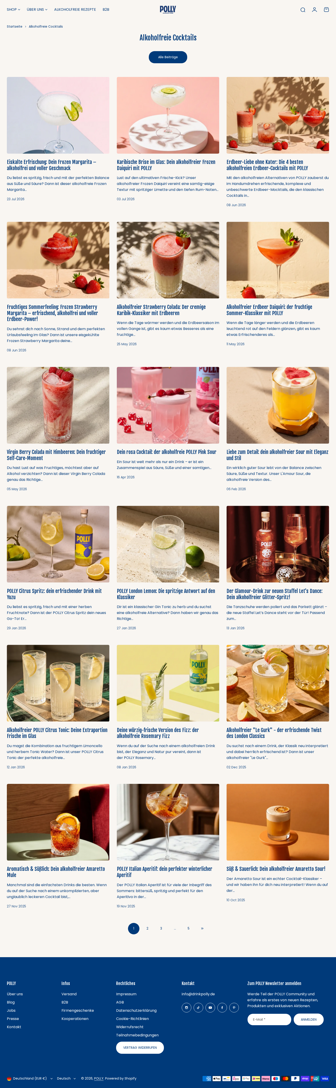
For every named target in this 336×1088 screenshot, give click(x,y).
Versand (69, 994)
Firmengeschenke (77, 1010)
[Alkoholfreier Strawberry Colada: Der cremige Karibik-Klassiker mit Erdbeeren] (168, 260)
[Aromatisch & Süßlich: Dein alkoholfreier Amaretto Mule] (58, 822)
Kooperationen (74, 1018)
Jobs (11, 1010)
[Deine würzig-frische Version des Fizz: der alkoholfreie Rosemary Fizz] (168, 683)
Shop (12, 9)
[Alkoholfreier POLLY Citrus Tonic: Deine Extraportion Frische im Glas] (58, 683)
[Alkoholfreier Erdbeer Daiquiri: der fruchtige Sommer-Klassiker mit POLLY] (278, 260)
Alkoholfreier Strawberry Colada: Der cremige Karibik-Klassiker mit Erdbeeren (161, 310)
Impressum (126, 994)
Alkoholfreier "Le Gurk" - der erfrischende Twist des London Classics (274, 733)
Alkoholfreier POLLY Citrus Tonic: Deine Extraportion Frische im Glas (57, 733)
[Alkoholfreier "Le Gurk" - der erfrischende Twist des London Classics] (278, 683)
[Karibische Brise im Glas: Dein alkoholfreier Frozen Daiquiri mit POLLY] (168, 115)
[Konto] (314, 10)
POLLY (99, 1078)
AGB (120, 1002)
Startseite (14, 26)
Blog (11, 1002)
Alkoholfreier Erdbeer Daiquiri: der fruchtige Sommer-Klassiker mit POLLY (269, 310)
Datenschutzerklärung (136, 1010)
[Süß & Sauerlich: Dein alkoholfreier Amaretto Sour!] (278, 822)
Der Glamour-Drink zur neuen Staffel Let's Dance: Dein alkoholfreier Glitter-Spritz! (275, 594)
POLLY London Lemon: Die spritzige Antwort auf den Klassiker (166, 594)
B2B (64, 1002)
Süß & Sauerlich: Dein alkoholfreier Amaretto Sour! (276, 869)
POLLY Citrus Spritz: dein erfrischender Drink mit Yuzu (54, 594)
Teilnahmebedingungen (137, 1035)
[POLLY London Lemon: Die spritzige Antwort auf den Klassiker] (168, 544)
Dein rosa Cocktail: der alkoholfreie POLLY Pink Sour (166, 452)
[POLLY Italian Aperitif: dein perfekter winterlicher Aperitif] (168, 822)
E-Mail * (259, 1019)
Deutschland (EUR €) (30, 1078)
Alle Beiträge (168, 57)
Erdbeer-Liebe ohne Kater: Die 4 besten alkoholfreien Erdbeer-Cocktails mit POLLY (267, 165)
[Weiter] (202, 928)
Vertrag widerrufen (140, 1047)
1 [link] (133, 928)
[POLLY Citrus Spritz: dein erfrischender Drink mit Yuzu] (58, 544)
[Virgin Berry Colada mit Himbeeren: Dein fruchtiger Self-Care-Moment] (58, 405)
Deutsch (64, 1078)
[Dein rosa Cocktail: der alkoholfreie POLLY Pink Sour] (168, 405)
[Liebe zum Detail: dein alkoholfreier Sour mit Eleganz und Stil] (278, 405)
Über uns (35, 9)
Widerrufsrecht (130, 1027)
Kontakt (14, 1027)
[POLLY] (168, 9)
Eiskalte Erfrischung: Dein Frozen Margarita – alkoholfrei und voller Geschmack (51, 165)
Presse (13, 1018)
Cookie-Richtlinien (132, 1018)
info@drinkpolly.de (198, 994)
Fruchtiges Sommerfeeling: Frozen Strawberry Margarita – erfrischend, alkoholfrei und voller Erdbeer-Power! (52, 313)
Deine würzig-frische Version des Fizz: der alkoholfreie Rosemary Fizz (158, 733)
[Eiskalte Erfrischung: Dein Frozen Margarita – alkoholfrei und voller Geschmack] (58, 115)
